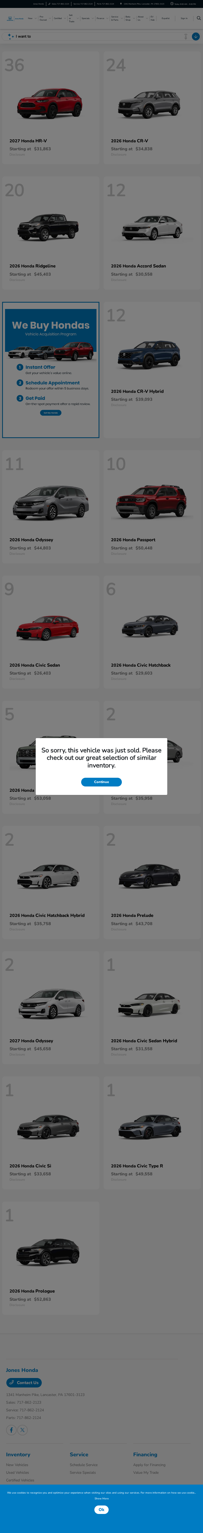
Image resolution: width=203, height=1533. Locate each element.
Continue (101, 782)
